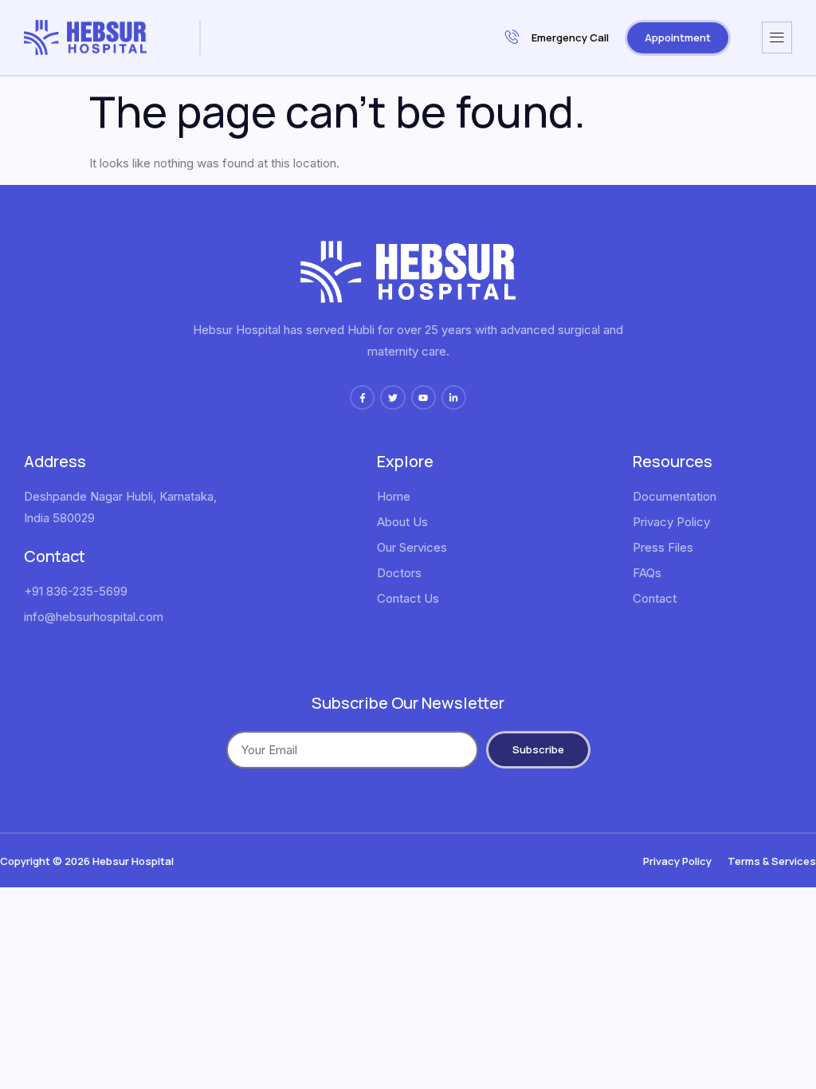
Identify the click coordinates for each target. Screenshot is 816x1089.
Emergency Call (570, 37)
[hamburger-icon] (777, 37)
